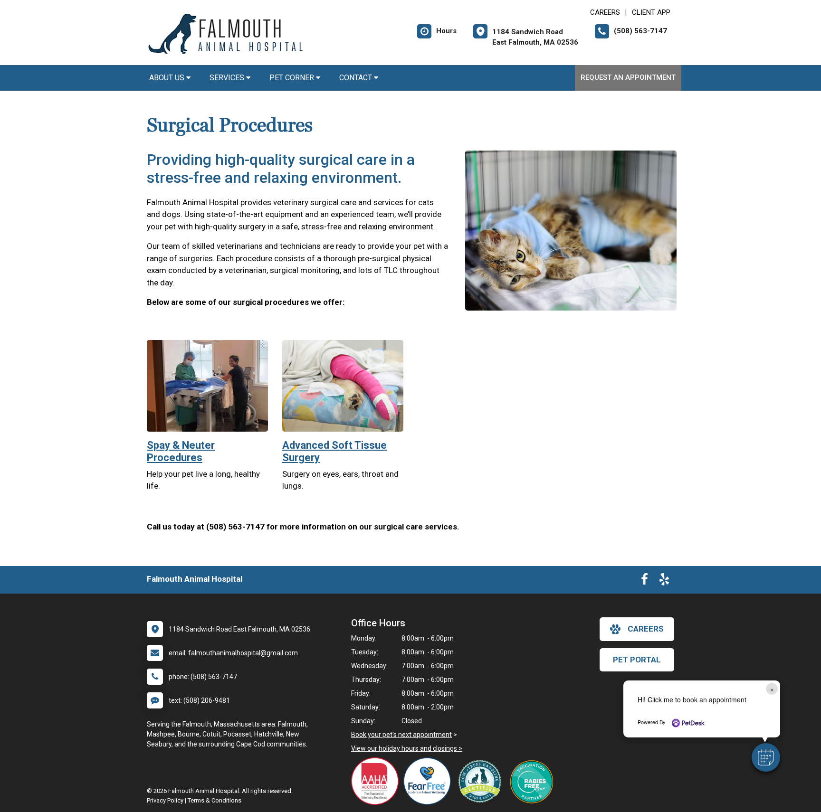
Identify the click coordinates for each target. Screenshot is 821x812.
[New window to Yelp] (664, 581)
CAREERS (605, 12)
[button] (766, 757)
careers (646, 628)
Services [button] (228, 77)
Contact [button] (356, 77)
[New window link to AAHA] (377, 781)
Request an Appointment (628, 77)
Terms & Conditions (214, 800)
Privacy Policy (165, 800)
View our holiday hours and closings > (406, 748)
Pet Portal (637, 659)
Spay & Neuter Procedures (181, 451)
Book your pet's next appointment (401, 734)
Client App (651, 12)
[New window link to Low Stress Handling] (482, 781)
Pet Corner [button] (292, 77)
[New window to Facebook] (644, 581)
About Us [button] (167, 77)
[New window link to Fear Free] (429, 781)
